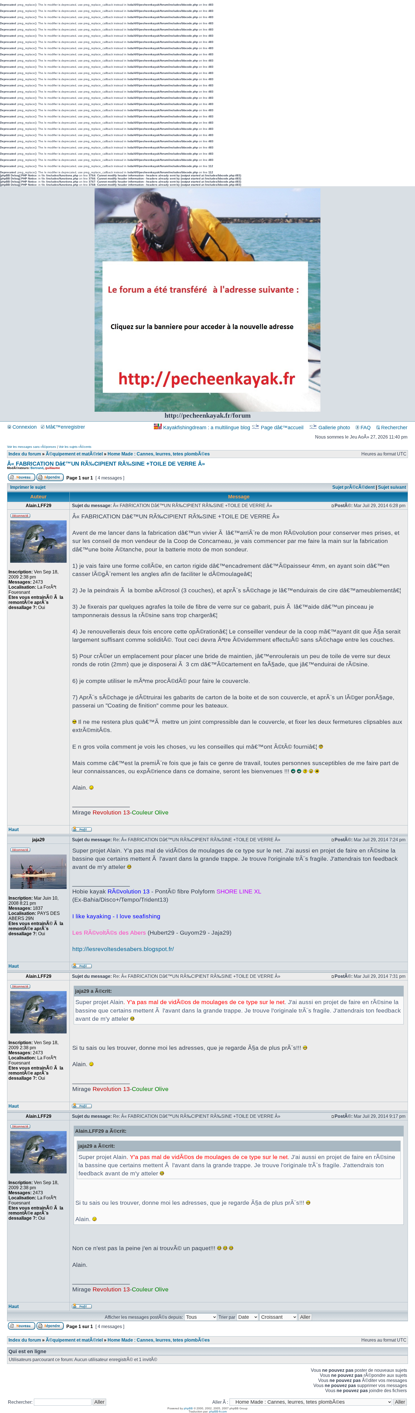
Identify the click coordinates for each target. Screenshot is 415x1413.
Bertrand (36, 468)
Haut (13, 829)
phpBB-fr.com (218, 1411)
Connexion (24, 427)
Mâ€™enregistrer (64, 427)
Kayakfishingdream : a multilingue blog (207, 427)
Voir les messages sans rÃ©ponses (31, 446)
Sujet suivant (392, 487)
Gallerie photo (334, 427)
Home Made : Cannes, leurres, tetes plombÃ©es (159, 454)
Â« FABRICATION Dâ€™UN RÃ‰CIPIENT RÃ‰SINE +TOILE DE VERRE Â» (106, 464)
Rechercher (393, 427)
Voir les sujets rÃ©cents (75, 446)
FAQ (365, 427)
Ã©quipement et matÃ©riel (74, 454)
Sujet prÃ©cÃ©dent (353, 487)
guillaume (52, 468)
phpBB (188, 1408)
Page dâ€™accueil (282, 427)
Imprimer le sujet (27, 487)
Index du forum (24, 454)
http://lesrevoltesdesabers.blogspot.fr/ (123, 949)
